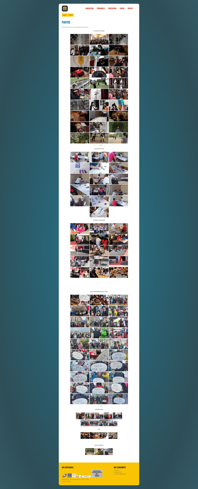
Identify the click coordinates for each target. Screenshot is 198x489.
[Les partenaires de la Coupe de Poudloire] (97, 477)
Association (90, 8)
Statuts (82, 479)
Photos (122, 8)
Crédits (87, 479)
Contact (130, 8)
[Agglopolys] (74, 477)
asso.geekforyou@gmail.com (120, 474)
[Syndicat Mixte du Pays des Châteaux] (79, 477)
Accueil (64, 15)
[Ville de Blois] (64, 477)
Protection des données (75, 479)
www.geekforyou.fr (118, 472)
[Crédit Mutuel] (86, 477)
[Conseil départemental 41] (69, 477)
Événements (101, 8)
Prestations (112, 8)
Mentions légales (65, 479)
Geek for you (64, 481)
